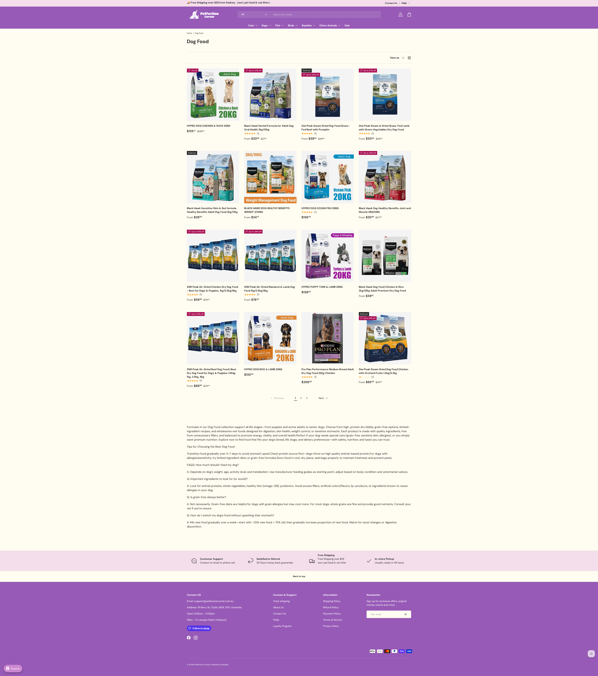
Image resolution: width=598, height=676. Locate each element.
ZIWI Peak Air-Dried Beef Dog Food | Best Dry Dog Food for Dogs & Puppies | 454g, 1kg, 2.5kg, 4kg (211, 373)
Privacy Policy (331, 626)
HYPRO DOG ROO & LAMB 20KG (263, 369)
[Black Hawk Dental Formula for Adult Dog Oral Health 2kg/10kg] (270, 95)
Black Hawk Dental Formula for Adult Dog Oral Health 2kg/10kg (269, 127)
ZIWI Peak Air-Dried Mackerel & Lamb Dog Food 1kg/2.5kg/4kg (269, 288)
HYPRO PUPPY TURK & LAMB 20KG (322, 287)
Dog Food (199, 33)
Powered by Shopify (219, 664)
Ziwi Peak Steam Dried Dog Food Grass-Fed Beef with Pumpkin (325, 127)
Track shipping (281, 601)
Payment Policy (332, 613)
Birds (291, 25)
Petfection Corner (202, 664)
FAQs (404, 3)
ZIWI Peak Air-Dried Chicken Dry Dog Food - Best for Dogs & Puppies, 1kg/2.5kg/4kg (212, 288)
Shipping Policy (332, 601)
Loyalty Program (282, 626)
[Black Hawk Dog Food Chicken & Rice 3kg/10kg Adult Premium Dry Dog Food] (385, 256)
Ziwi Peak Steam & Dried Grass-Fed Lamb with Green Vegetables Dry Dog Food (384, 127)
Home (189, 33)
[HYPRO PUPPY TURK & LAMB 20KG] (327, 256)
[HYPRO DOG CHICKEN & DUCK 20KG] (213, 95)
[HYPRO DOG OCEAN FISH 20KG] (327, 177)
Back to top (299, 576)
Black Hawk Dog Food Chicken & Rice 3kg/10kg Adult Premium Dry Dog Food (382, 288)
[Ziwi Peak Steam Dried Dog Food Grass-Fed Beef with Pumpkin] (327, 95)
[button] (409, 14)
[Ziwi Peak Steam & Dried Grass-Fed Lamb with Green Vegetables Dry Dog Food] (385, 95)
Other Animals (328, 25)
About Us (278, 607)
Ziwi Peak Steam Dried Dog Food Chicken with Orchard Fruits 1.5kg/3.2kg (383, 371)
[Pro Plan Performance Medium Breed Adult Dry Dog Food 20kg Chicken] (327, 338)
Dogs (265, 25)
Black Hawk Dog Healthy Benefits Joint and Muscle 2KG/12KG (385, 210)
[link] (277, 398)
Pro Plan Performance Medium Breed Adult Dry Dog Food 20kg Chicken (327, 371)
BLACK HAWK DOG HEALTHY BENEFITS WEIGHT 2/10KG (267, 210)
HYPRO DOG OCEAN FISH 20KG (320, 208)
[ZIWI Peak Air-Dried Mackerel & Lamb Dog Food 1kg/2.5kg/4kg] (270, 256)
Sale (347, 25)
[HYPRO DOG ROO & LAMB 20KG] (270, 338)
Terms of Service (332, 619)
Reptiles (307, 25)
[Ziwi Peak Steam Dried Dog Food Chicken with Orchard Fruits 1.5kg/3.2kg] (385, 338)
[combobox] (309, 14)
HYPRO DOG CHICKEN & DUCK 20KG (208, 125)
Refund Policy (331, 607)
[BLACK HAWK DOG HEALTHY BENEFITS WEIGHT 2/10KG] (270, 177)
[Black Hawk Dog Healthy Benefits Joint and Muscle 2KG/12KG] (385, 177)
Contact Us (391, 3)
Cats (251, 25)
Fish (277, 25)
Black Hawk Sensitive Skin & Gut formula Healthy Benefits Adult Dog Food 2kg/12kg (212, 210)
